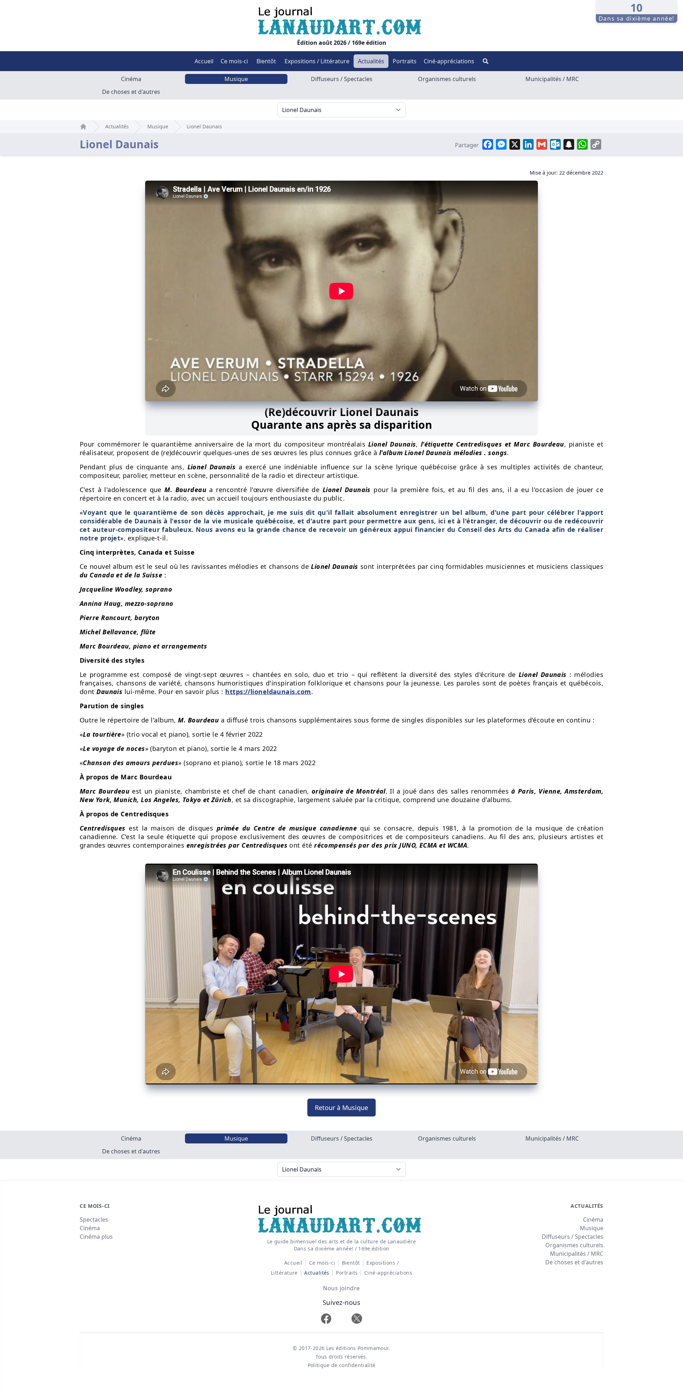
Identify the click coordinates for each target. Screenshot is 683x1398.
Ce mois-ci (234, 61)
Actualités (371, 61)
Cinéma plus (96, 1236)
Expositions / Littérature (317, 61)
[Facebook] (326, 1318)
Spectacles (94, 1219)
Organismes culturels (447, 79)
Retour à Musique (341, 1107)
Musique (236, 79)
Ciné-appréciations (449, 61)
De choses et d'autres (131, 92)
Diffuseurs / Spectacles (341, 79)
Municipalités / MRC (552, 79)
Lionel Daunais (204, 126)
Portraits (405, 61)
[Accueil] (83, 126)
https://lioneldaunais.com (268, 691)
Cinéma (131, 79)
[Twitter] (356, 1318)
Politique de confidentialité (342, 1365)
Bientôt (266, 61)
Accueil (204, 61)
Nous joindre (341, 1288)
